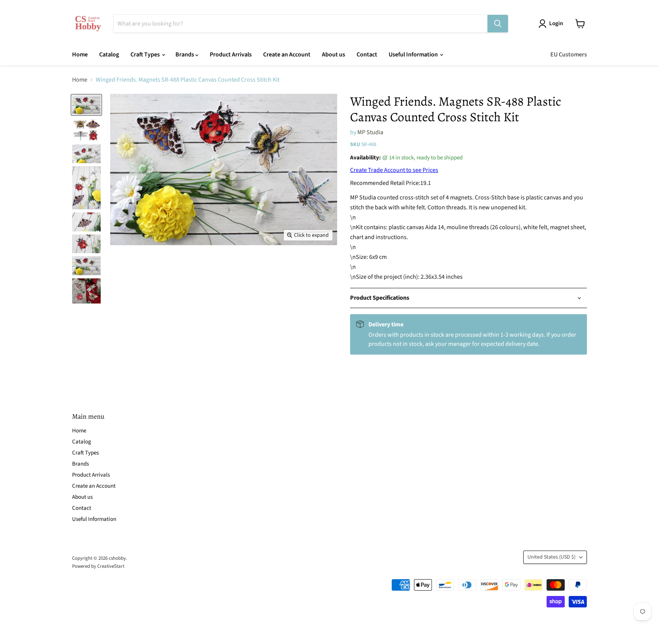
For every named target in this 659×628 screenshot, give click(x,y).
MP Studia (370, 132)
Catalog (109, 54)
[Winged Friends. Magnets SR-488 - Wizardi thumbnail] (86, 105)
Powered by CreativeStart (98, 566)
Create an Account (286, 54)
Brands (185, 54)
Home (80, 54)
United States (551, 557)
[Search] (497, 23)
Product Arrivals (231, 54)
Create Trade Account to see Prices (394, 170)
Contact (367, 54)
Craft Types (145, 54)
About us (333, 54)
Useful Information (414, 54)
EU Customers (568, 54)
